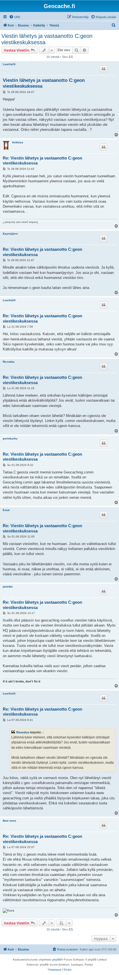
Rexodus (9, 361)
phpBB (56, 959)
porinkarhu (10, 438)
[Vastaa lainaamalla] (103, 68)
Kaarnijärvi (10, 233)
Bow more (9, 820)
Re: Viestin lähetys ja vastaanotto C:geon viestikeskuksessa (42, 161)
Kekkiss (17, 142)
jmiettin (8, 586)
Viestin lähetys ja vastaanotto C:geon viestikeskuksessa (46, 39)
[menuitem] (14, 17)
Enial (6, 510)
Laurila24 (9, 64)
